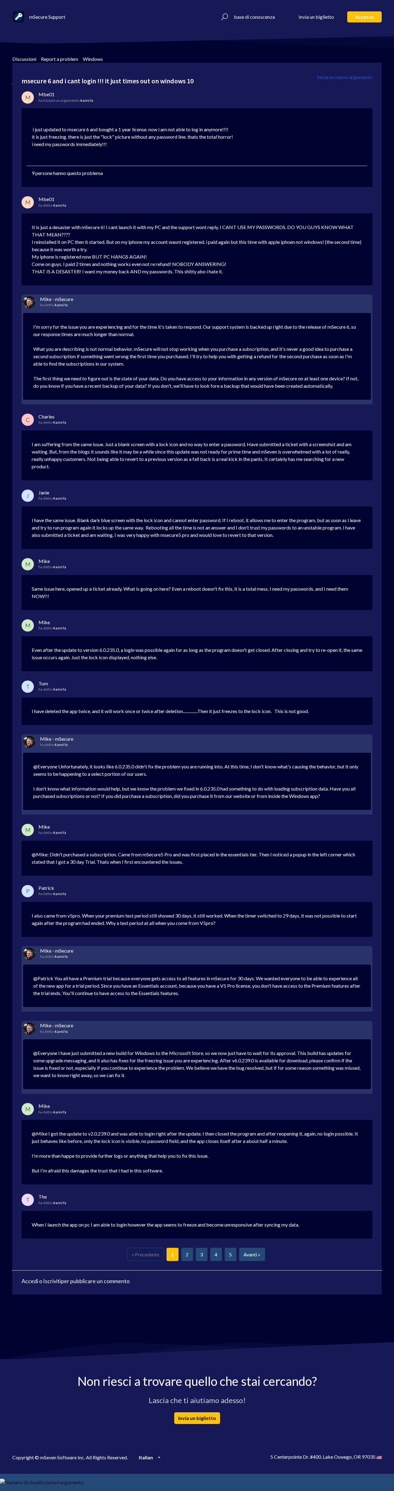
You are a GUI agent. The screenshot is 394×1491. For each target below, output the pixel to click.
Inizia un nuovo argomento (344, 77)
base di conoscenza (254, 17)
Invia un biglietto (316, 17)
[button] (223, 17)
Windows (93, 59)
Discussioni (24, 59)
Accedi (30, 1281)
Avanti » (251, 1254)
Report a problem (59, 59)
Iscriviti (52, 1281)
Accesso (364, 17)
